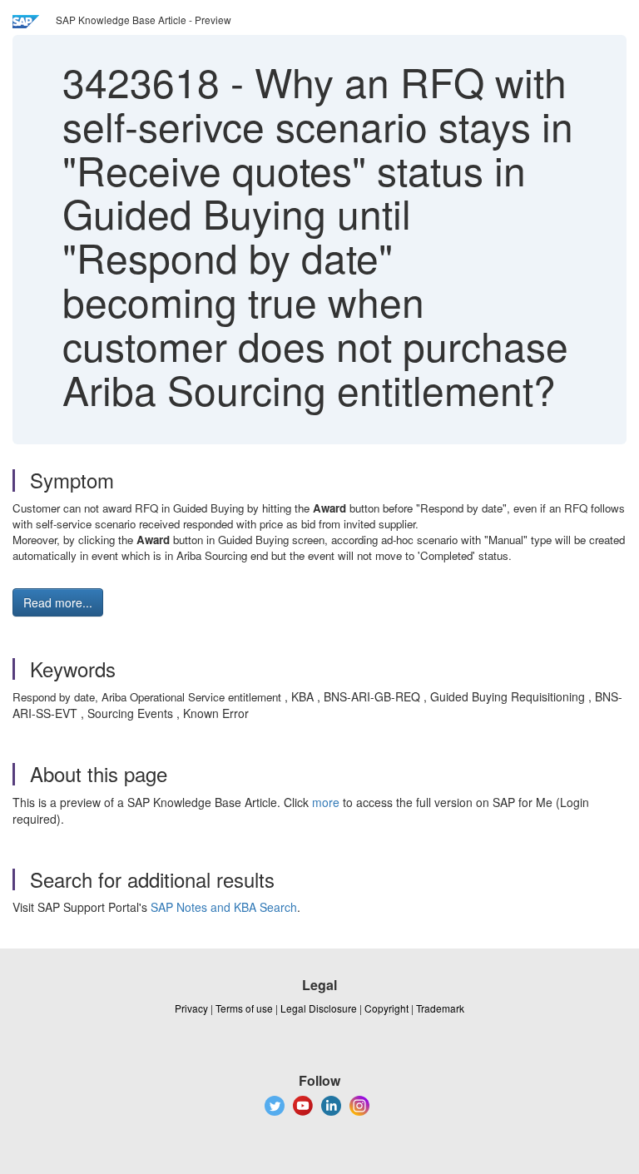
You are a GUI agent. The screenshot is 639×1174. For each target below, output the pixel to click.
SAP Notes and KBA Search (224, 907)
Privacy (191, 1008)
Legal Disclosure (318, 1008)
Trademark (440, 1008)
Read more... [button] (57, 602)
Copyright (386, 1008)
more (325, 802)
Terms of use (244, 1008)
